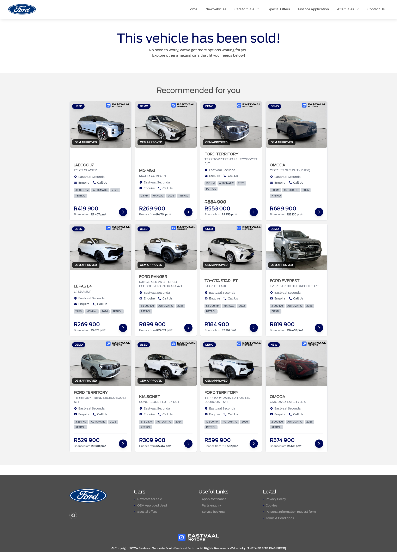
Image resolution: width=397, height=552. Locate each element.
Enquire (83, 182)
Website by (257, 548)
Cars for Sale (244, 9)
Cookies (271, 505)
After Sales (345, 9)
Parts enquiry (211, 505)
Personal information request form (291, 511)
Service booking (213, 511)
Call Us (102, 182)
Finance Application (313, 9)
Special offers (147, 511)
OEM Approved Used (152, 505)
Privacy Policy (276, 499)
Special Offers (279, 9)
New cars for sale (149, 499)
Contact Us (376, 9)
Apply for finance (214, 499)
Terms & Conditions (280, 518)
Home (192, 9)
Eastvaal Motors (186, 548)
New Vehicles (216, 9)
